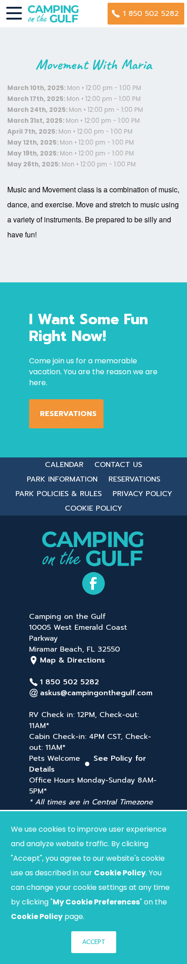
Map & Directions (72, 660)
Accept (93, 942)
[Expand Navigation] (14, 14)
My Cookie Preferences (96, 902)
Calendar (64, 464)
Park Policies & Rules (58, 493)
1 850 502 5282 (151, 13)
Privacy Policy (142, 493)
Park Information (62, 479)
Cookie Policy (93, 508)
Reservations (68, 413)
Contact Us (118, 464)
